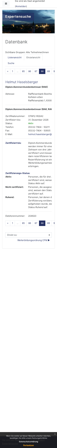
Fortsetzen (28, 445)
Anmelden (21, 6)
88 (43, 71)
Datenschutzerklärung (28, 441)
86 (29, 71)
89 (48, 71)
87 (36, 71)
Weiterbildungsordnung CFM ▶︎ (33, 240)
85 (23, 71)
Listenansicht (14, 57)
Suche (11, 63)
